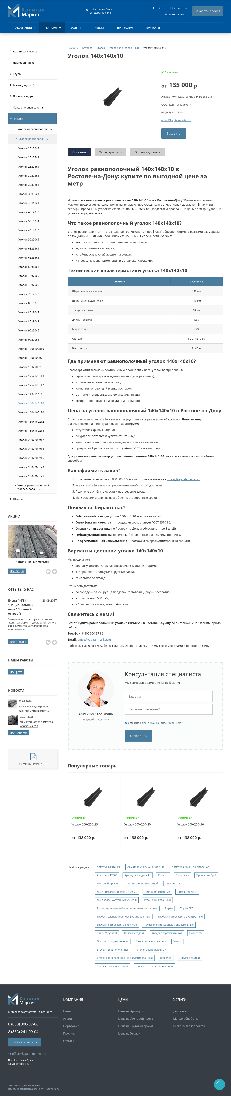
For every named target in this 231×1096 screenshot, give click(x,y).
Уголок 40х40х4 (28, 203)
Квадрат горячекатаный (167, 933)
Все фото (16, 672)
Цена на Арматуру (131, 1011)
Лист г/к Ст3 (172, 883)
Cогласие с (155, 723)
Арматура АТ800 (107, 875)
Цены (67, 1011)
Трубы (17, 74)
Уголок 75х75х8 (28, 294)
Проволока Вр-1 (206, 875)
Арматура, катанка (25, 51)
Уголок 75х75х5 (28, 285)
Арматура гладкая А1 (138, 875)
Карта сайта (53, 1088)
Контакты (153, 27)
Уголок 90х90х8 (28, 339)
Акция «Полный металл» (32, 561)
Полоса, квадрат (23, 96)
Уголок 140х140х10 (31, 403)
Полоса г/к (195, 933)
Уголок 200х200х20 (31, 467)
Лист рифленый (187, 891)
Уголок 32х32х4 (28, 184)
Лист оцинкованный (157, 891)
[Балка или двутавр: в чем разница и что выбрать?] (12, 707)
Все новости (18, 733)
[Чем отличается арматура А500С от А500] (13, 724)
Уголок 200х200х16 (31, 458)
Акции (99, 27)
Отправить (138, 736)
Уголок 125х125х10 (31, 376)
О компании (23, 27)
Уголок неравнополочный (35, 129)
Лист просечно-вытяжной (142, 883)
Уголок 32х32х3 (28, 175)
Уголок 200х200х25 (31, 476)
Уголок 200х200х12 (31, 440)
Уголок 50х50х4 (28, 221)
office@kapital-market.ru (176, 120)
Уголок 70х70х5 (28, 276)
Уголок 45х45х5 (28, 230)
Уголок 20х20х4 (28, 148)
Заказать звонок (175, 14)
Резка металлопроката (189, 1026)
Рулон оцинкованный (157, 900)
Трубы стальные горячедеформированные (124, 916)
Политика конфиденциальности (26, 1088)
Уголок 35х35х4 (28, 194)
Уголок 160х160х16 (31, 430)
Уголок (18, 118)
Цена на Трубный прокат (135, 1026)
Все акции (17, 571)
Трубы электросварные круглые (117, 924)
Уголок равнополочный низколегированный (32, 487)
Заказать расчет (207, 11)
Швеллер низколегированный (154, 966)
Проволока (182, 875)
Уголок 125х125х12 (31, 385)
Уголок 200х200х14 (31, 449)
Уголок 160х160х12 (31, 421)
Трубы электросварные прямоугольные (169, 924)
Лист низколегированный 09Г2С (117, 891)
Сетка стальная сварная (28, 107)
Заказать (173, 133)
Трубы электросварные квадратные (180, 916)
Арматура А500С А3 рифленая (190, 867)
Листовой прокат (24, 62)
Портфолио (125, 27)
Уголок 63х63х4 (28, 248)
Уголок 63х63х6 (28, 267)
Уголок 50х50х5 (28, 239)
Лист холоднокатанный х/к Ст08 (117, 900)
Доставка (179, 1011)
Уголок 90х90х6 (28, 330)
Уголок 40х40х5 (28, 212)
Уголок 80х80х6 (28, 303)
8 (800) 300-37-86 (170, 8)
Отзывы (68, 1041)
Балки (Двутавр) (23, 85)
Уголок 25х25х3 (28, 157)
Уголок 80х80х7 (28, 312)
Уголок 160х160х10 (31, 412)
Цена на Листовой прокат (136, 1019)
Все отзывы (18, 642)
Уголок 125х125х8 (30, 394)
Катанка (163, 875)
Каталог (51, 27)
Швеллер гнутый (189, 957)
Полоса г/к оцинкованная (112, 941)
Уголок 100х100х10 (31, 348)
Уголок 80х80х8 (28, 321)
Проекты (69, 1033)
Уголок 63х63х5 (28, 257)
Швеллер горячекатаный (112, 966)
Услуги (76, 27)
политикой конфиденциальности (162, 723)
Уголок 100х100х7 (30, 357)
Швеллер (19, 499)
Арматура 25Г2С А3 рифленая (145, 867)
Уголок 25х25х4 (28, 166)
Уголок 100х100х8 (30, 367)
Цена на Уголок (129, 1033)
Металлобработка (186, 1019)
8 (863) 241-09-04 (23, 1031)
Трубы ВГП (186, 908)
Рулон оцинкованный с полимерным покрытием (127, 908)
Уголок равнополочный (34, 139)
